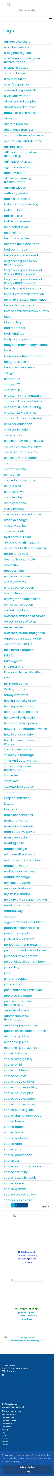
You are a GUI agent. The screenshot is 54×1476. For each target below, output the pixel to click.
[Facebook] (3, 5)
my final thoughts (17, 883)
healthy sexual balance (21, 712)
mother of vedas (16, 866)
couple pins (12, 486)
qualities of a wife (16, 1010)
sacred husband (16, 1138)
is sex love (11, 781)
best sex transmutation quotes (26, 311)
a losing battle (14, 73)
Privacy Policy (27, 1467)
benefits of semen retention (24, 294)
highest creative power (20, 723)
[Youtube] (14, 5)
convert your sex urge (19, 480)
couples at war (15, 492)
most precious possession (23, 860)
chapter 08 (12, 390)
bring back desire (16, 362)
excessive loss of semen (21, 621)
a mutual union (15, 79)
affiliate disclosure (17, 42)
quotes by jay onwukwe (21, 1025)
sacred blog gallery (18, 1059)
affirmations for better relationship (20, 154)
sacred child (13, 1064)
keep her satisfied (17, 798)
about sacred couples (20, 101)
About (4, 1435)
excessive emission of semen (25, 616)
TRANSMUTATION (9, 1414)
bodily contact (14, 328)
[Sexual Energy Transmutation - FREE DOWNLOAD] (27, 1231)
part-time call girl (17, 933)
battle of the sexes (17, 221)
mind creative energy (19, 854)
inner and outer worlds (20, 760)
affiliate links (13, 147)
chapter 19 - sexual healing (23, 401)
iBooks (32, 1259)
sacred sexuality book (20, 1177)
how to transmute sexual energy (22, 742)
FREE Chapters (26, 1312)
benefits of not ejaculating (23, 288)
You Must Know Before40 (13, 1407)
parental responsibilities (21, 928)
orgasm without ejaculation (24, 922)
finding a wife (13, 667)
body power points (17, 339)
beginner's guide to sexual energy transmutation (23, 272)
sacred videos (14, 1183)
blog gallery (12, 322)
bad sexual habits (17, 199)
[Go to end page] (25, 1205)
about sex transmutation (22, 113)
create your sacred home (22, 514)
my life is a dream (17, 894)
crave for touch (15, 509)
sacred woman (15, 1189)
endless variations (17, 576)
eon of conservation (18, 604)
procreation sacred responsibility (18, 1003)
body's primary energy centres (26, 345)
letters (8, 803)
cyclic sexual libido (17, 537)
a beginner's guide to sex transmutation (22, 60)
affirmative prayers (18, 161)
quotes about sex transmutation (16, 1017)
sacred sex (12, 1161)
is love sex (11, 775)
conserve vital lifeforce (20, 458)
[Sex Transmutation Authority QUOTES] (27, 1337)
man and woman (17, 820)
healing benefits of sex (20, 700)
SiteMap (5, 1441)
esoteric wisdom (16, 610)
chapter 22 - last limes (20, 413)
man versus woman (18, 826)
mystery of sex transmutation (25, 899)
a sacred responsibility (20, 90)
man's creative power (19, 832)
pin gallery (11, 967)
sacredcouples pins (18, 1200)
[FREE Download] (21, 1319)
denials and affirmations (22, 542)
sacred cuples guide (19, 1110)
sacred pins (12, 1149)
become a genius (16, 238)
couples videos (15, 503)
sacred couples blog (19, 1081)
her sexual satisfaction (20, 717)
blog (7, 317)
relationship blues (17, 1036)
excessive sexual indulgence (24, 633)
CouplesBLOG (8, 1417)
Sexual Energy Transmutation (15, 1368)
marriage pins (14, 843)
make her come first (18, 815)
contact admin (15, 469)
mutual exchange (17, 877)
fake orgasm (13, 661)
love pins (10, 809)
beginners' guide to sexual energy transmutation (23, 281)
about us (10, 118)
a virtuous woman (17, 96)
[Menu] (50, 17)
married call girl (15, 849)
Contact (5, 1444)
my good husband (17, 888)
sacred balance (15, 1053)
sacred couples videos (20, 1104)
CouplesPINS (7, 1426)
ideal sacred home (17, 749)
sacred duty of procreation (23, 1115)
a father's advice (16, 68)
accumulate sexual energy (23, 135)
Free (7, 678)
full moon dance (16, 684)
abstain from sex (16, 124)
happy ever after (16, 695)
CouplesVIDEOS (8, 1423)
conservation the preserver (23, 441)
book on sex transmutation (23, 356)
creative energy (15, 520)
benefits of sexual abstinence (25, 300)
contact (10, 463)
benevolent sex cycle (19, 305)
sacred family (14, 1121)
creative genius (15, 525)
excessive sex (13, 627)
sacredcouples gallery (20, 1194)
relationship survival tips (21, 1048)
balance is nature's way (21, 204)
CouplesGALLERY (9, 1420)
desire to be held (16, 554)
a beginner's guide (17, 53)
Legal (4, 1432)
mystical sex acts (16, 905)
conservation (13, 435)
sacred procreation (18, 1155)
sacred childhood (17, 1070)
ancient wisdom (15, 187)
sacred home (13, 1132)
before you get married (21, 255)
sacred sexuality (16, 1172)
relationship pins (16, 1042)
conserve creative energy (22, 446)
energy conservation (19, 588)
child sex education (18, 424)
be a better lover (16, 227)
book (7, 350)
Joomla (9, 792)
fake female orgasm (19, 650)
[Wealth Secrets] (27, 1293)
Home (4, 1438)
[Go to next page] (21, 1205)
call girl (9, 373)
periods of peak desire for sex (25, 950)
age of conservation (18, 167)
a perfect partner (16, 84)
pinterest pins (14, 984)
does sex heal (14, 571)
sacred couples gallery (20, 1087)
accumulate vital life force (23, 141)
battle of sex (13, 216)
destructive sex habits (20, 559)
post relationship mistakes (23, 990)
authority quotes (16, 193)
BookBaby (23, 1259)
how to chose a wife (18, 734)
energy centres (15, 582)
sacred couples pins (18, 1093)
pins (7, 973)
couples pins (13, 497)
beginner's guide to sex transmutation (20, 263)
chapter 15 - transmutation (23, 396)
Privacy (5, 1429)
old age (9, 916)
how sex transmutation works (25, 729)
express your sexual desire (23, 638)
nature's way (13, 911)
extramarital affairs (18, 644)
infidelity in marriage (19, 755)
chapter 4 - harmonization (23, 418)
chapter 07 (12, 384)
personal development (20, 956)
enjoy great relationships (22, 599)
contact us (12, 475)
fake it (8, 655)
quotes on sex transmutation (25, 1031)
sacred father (14, 1127)
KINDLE (32, 1316)
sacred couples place (20, 1099)
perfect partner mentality (22, 945)
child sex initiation (17, 429)
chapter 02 (12, 379)
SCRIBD (22, 1255)
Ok (28, 1472)
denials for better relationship (25, 548)
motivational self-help (20, 871)
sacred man (13, 1144)
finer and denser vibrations (23, 672)
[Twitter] (8, 5)
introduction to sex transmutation (17, 768)
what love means (16, 47)
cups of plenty (14, 531)
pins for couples (15, 979)
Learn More (27, 1262)
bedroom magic (16, 249)
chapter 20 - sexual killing (22, 407)
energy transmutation (20, 593)
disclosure (11, 565)
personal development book (24, 962)
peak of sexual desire (19, 939)
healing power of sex (19, 706)
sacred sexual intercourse (22, 1166)
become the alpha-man (22, 244)
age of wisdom (15, 173)
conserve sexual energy (21, 452)
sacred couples (15, 1076)
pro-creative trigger (18, 996)
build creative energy (19, 367)
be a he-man (13, 233)
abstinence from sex (19, 130)
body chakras (14, 333)
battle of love (13, 210)
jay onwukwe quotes (19, 786)
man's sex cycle (15, 837)
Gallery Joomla (15, 689)
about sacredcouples (19, 107)
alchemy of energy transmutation (17, 180)
